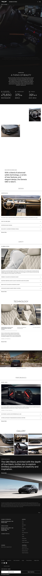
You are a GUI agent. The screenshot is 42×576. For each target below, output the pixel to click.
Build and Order (11, 572)
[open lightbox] (7, 440)
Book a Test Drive (31, 572)
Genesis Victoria (13, 1)
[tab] (21, 205)
